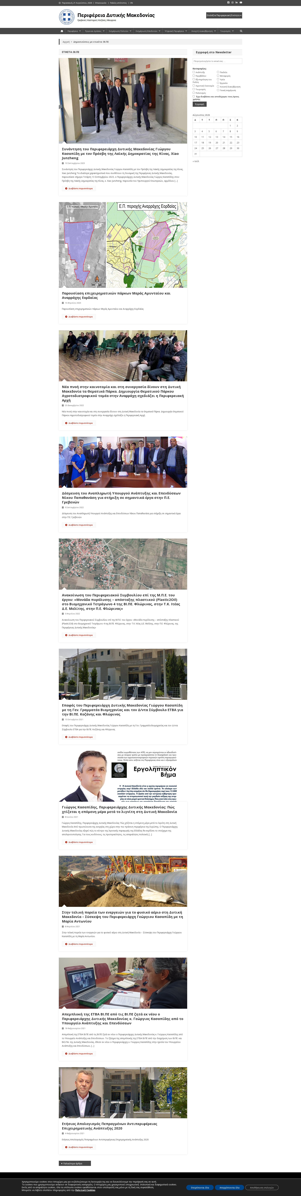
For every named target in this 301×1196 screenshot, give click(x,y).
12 (210, 136)
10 (195, 136)
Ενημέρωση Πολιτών (118, 31)
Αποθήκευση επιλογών (262, 1187)
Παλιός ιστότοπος (118, 3)
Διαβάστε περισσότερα (81, 188)
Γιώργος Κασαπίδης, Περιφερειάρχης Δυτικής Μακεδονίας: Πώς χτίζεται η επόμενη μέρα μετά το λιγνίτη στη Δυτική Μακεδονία (119, 809)
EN (131, 3)
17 (195, 142)
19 (210, 142)
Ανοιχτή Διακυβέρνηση (202, 31)
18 (202, 142)
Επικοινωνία (100, 3)
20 (217, 142)
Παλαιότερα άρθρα (72, 1163)
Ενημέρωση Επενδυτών (146, 31)
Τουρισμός (225, 31)
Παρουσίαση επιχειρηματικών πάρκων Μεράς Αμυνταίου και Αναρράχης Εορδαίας (116, 295)
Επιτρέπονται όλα (200, 1187)
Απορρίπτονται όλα (229, 1187)
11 (202, 136)
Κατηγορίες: (200, 68)
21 (224, 142)
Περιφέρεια (73, 31)
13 (217, 136)
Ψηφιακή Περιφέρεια (174, 31)
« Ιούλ (196, 161)
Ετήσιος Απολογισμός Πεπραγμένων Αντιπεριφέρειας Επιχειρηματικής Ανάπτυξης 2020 (109, 1125)
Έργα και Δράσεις (93, 31)
